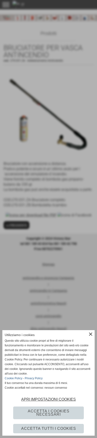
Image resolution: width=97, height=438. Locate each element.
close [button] (90, 334)
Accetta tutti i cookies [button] (48, 428)
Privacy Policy (34, 378)
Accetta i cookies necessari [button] (48, 412)
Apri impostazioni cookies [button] (48, 399)
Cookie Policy (13, 378)
